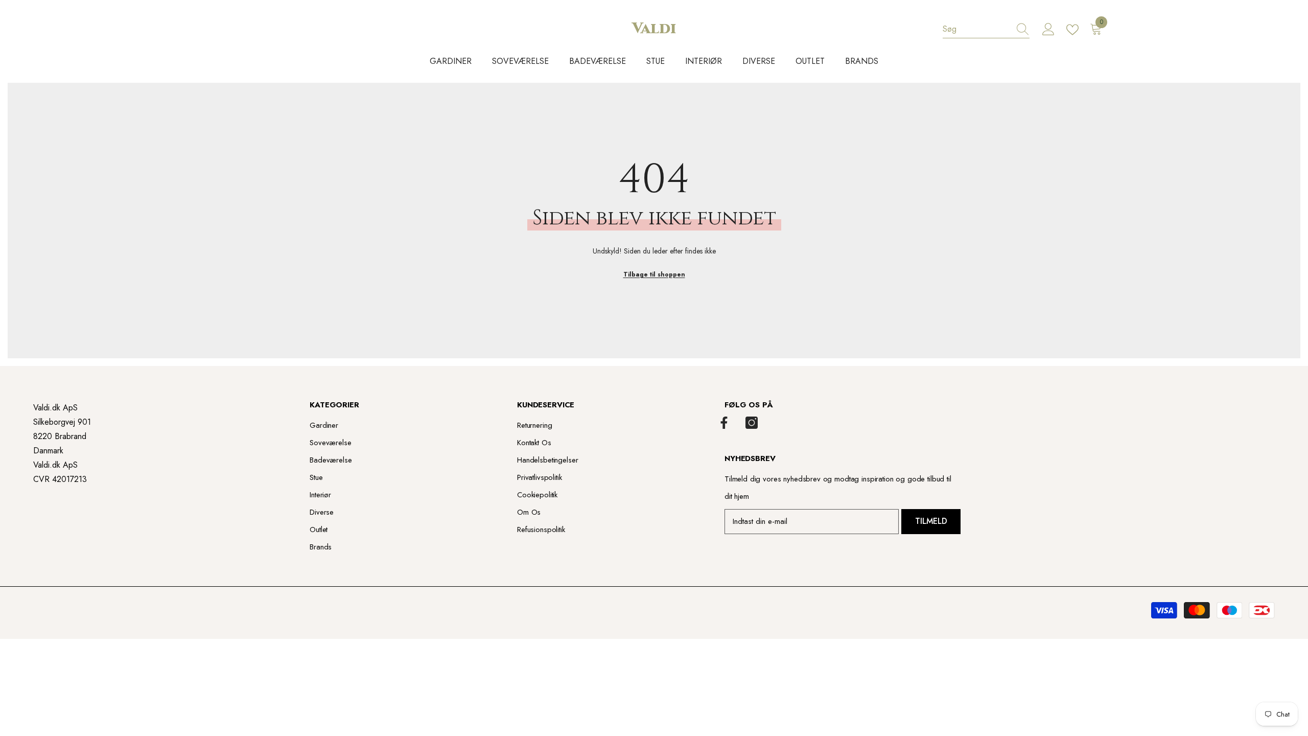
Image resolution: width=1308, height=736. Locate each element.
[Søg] (986, 29)
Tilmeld (931, 521)
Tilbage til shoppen (654, 274)
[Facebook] (724, 423)
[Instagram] (751, 423)
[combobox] (976, 29)
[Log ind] (1048, 30)
